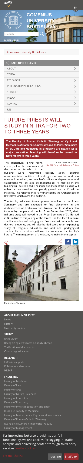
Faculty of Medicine (15, 381)
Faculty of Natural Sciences (20, 394)
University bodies (14, 328)
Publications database (17, 366)
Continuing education (16, 351)
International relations (24, 86)
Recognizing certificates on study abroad (28, 343)
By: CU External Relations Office (62, 165)
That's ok (71, 457)
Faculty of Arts (12, 389)
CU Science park (14, 362)
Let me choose (13, 456)
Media (11, 97)
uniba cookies (26, 448)
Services (12, 92)
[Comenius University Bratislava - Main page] (13, 20)
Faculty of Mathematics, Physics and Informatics (32, 415)
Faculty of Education (16, 398)
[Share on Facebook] (68, 241)
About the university (19, 315)
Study (11, 74)
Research (13, 80)
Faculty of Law (12, 385)
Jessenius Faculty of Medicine (21, 411)
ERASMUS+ (11, 338)
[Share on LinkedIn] (75, 241)
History (8, 324)
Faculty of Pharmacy (16, 402)
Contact (13, 103)
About (11, 68)
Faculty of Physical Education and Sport (27, 406)
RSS (9, 109)
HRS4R (8, 370)
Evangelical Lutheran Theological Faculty (28, 423)
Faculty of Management (18, 428)
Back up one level (23, 63)
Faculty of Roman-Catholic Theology (25, 419)
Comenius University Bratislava (25, 52)
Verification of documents (19, 347)
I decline (55, 457)
